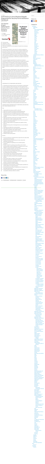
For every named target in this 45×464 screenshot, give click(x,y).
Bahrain (34, 57)
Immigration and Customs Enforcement (39, 302)
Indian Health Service (39, 292)
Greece (34, 95)
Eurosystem (36, 89)
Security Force (19, 180)
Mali (35, 42)
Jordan (34, 113)
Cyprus (34, 80)
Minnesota (36, 366)
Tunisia (35, 52)
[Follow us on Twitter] (34, 21)
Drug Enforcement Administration (39, 315)
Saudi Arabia (35, 155)
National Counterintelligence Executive (39, 400)
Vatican (34, 437)
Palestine (34, 141)
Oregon (35, 410)
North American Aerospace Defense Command (39, 245)
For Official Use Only (13, 180)
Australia (34, 55)
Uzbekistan (35, 435)
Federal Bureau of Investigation (37, 336)
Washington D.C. (37, 427)
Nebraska (35, 380)
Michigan (34, 127)
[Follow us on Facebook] (32, 21)
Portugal (34, 148)
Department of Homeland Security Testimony (39, 299)
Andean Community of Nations (38, 54)
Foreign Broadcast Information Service (39, 201)
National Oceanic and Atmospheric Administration (39, 377)
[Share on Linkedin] (6, 177)
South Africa (35, 159)
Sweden (34, 162)
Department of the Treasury (39, 318)
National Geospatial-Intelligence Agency (39, 239)
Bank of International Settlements (36, 59)
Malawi (34, 124)
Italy (34, 111)
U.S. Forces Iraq (38, 261)
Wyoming (36, 433)
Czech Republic (35, 81)
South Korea (35, 160)
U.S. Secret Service (38, 310)
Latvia (34, 118)
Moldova (34, 128)
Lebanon (34, 119)
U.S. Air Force (38, 252)
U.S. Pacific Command (39, 279)
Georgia (34, 93)
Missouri (35, 368)
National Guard (37, 373)
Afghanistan (35, 27)
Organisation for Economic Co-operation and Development (38, 139)
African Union (36, 30)
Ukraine (34, 170)
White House (36, 429)
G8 (33, 92)
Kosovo (34, 114)
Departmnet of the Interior (38, 329)
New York (35, 386)
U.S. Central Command (39, 259)
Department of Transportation (36, 327)
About (36, 4)
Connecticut (36, 207)
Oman (34, 137)
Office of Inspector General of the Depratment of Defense (39, 248)
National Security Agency (40, 243)
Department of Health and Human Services (38, 291)
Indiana (35, 358)
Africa (34, 28)
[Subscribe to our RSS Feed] (36, 21)
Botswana (36, 31)
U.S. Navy (37, 267)
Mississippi (36, 367)
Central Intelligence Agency (39, 199)
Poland (34, 147)
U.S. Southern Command (39, 280)
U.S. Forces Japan (38, 263)
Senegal (35, 47)
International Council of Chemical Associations (38, 180)
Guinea (35, 38)
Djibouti (35, 33)
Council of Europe (36, 77)
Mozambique (36, 46)
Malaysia (34, 125)
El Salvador (35, 84)
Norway (34, 136)
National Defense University (38, 237)
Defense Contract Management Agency (39, 218)
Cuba (34, 79)
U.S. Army (3, 15)
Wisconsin (36, 432)
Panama (34, 142)
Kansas (35, 359)
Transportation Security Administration (39, 309)
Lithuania (34, 122)
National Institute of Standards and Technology (38, 375)
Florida (35, 346)
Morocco (35, 44)
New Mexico (36, 385)
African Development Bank (38, 29)
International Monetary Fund (38, 104)
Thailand (34, 166)
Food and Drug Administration (36, 348)
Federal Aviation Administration (37, 334)
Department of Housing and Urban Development (39, 312)
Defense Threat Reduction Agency (39, 226)
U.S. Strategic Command (39, 283)
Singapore (35, 157)
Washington (36, 426)
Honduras (35, 97)
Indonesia (35, 101)
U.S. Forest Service (38, 211)
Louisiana (36, 362)
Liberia (35, 40)
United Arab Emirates (36, 171)
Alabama (35, 185)
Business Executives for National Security (38, 193)
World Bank (35, 441)
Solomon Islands (36, 158)
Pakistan (34, 140)
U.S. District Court (37, 421)
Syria (34, 164)
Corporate (35, 76)
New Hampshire (37, 383)
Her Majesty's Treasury (38, 173)
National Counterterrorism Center (40, 403)
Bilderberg (35, 63)
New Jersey (36, 384)
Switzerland (35, 163)
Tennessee (36, 417)
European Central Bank (38, 86)
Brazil (34, 69)
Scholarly (34, 156)
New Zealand (35, 130)
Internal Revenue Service (40, 321)
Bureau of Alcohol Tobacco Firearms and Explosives (38, 191)
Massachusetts (36, 364)
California (36, 194)
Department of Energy (38, 289)
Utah (35, 422)
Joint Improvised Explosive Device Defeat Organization (40, 232)
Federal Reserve (37, 342)
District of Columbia (37, 330)
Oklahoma (36, 409)
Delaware (35, 209)
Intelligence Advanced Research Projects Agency (39, 397)
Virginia (35, 424)
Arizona (35, 188)
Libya (35, 41)
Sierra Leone (36, 48)
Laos (34, 117)
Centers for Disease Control (39, 198)
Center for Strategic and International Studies (38, 196)
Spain (34, 161)
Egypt (35, 35)
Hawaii (35, 355)
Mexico (34, 126)
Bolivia (34, 66)
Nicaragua (35, 131)
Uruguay (34, 434)
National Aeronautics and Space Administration (38, 371)
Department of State (37, 316)
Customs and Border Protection (39, 297)
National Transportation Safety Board (38, 379)
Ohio (35, 408)
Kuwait (34, 115)
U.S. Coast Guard (38, 260)
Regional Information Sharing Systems (39, 306)
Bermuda (34, 62)
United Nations (35, 176)
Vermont (35, 423)
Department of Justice (38, 313)
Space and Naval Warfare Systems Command (39, 276)
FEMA (35, 345)
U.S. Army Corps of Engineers (39, 257)
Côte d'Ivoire (36, 32)
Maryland (36, 363)
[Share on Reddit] (5, 177)
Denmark (34, 82)
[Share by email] (8, 177)
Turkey (34, 169)
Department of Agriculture (38, 210)
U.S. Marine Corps (38, 266)
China (34, 74)
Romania (34, 152)
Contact (40, 4)
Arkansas (35, 189)
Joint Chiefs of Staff (39, 229)
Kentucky (36, 361)
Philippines (35, 146)
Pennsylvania (36, 413)
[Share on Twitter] (3, 177)
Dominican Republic (36, 83)
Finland (34, 90)
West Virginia (36, 428)
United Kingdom (36, 172)
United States (35, 184)
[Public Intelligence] (14, 4)
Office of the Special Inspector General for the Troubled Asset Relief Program (40, 324)
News (33, 443)
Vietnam (34, 440)
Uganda (35, 53)
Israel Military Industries (38, 109)
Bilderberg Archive (37, 64)
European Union (36, 85)
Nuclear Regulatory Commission (37, 392)
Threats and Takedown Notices (38, 167)
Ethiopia (35, 36)
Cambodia (35, 71)
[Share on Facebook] (1, 177)
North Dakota (36, 390)
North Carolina (36, 389)
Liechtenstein (35, 120)
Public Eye (34, 445)
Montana (35, 369)
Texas (35, 418)
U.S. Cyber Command (40, 285)
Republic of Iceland (36, 151)
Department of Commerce (38, 212)
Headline (34, 446)
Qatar (34, 150)
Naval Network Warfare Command (40, 269)
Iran (34, 105)
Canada (34, 72)
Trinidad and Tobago (36, 168)
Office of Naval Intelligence (39, 273)
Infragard (37, 337)
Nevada (35, 381)
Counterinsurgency (6, 180)
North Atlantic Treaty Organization (36, 134)
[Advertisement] (21, 185)
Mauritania (36, 43)
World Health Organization (38, 183)
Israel (34, 107)
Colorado (35, 202)
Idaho (35, 356)
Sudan (35, 50)
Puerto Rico (35, 149)
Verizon (34, 439)
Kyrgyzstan (35, 116)
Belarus (34, 60)
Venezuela (35, 438)
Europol (35, 87)
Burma (34, 70)
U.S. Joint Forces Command (38, 265)
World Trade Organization (37, 442)
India (34, 99)
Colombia (34, 75)
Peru (34, 145)
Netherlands (35, 129)
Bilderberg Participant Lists (39, 65)
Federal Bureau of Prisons (38, 339)
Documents (34, 26)
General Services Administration (37, 351)
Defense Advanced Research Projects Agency (39, 215)
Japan (34, 112)
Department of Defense (38, 213)
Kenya (35, 39)
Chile (34, 73)
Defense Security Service (40, 224)
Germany (34, 94)
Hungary (34, 98)
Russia (34, 153)
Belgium (34, 61)
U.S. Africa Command (39, 250)
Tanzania (35, 51)
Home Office (36, 174)
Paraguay (34, 144)
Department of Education (38, 288)
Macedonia (35, 123)
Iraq (34, 106)
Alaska (35, 187)
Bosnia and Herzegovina (37, 68)
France (34, 91)
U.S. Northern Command (39, 278)
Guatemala (35, 96)
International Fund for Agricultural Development (38, 182)
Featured (34, 444)
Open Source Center (39, 407)
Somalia (35, 49)
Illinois (35, 357)
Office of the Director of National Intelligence (38, 395)
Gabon (35, 37)
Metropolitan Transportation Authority (40, 388)
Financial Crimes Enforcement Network (39, 320)
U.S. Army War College (39, 258)
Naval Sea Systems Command (40, 271)
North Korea (35, 135)
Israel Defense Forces (37, 108)
